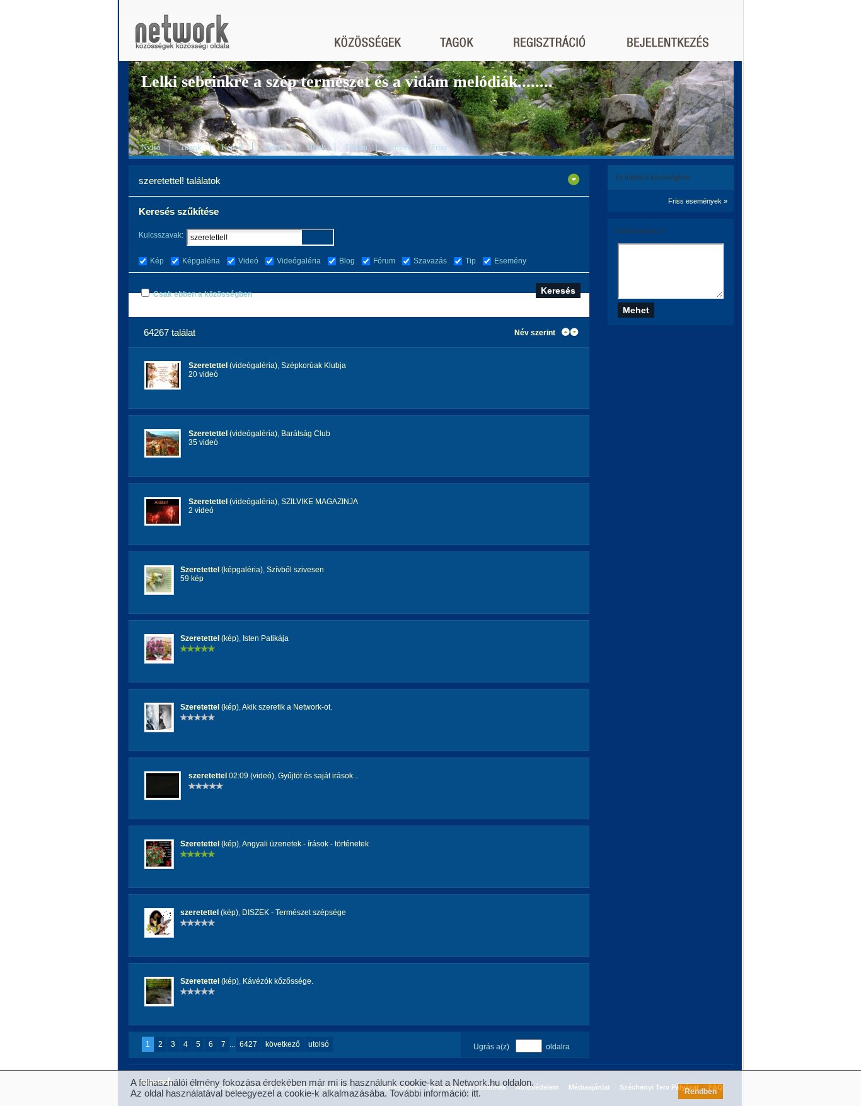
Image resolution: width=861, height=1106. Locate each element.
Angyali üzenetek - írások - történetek (305, 843)
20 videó (203, 374)
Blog (347, 260)
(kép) (209, 638)
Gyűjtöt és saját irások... (318, 775)
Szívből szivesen (295, 569)
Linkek (399, 147)
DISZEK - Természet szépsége (294, 912)
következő (282, 1044)
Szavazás (430, 260)
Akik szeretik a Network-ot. (287, 707)
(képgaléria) (221, 569)
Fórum (356, 147)
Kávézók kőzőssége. (278, 981)
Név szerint (534, 332)
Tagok (191, 147)
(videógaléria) (232, 365)
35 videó (203, 442)
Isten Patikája (266, 638)
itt (474, 1093)
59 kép (192, 578)
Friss (439, 147)
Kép (157, 260)
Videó (248, 260)
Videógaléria (299, 260)
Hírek (316, 147)
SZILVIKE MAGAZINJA (319, 501)
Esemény (510, 260)
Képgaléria (201, 260)
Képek (232, 147)
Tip (470, 260)
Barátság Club (305, 433)
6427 (248, 1044)
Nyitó (151, 147)
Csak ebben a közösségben (202, 294)
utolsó (318, 1044)
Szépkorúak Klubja (313, 365)
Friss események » (697, 201)
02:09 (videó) (231, 775)
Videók (275, 147)
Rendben (701, 1091)
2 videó (201, 510)
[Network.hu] (182, 38)
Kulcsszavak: (161, 235)
